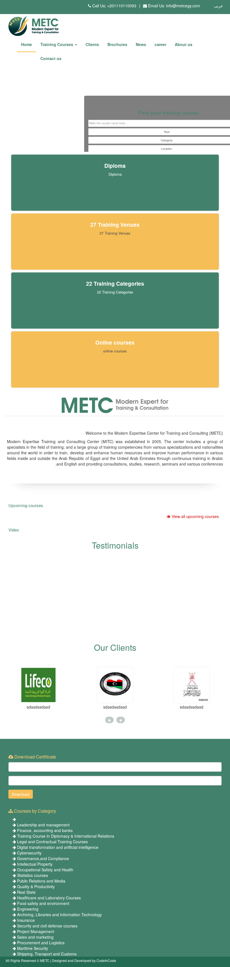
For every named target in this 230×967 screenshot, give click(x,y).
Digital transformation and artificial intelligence (57, 847)
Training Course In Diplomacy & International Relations (65, 836)
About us (183, 44)
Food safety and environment (43, 903)
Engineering (27, 909)
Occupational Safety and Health (45, 869)
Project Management (35, 931)
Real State (26, 892)
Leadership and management (43, 825)
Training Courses (57, 44)
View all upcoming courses (195, 516)
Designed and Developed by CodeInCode (84, 960)
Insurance (26, 920)
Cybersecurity (29, 853)
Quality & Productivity (36, 886)
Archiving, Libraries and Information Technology (59, 914)
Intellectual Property (34, 864)
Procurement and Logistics (41, 942)
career (160, 44)
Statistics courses (32, 875)
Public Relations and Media (41, 881)
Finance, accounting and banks (45, 830)
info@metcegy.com (183, 5)
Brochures (117, 44)
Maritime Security (32, 948)
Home (26, 44)
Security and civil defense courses (47, 926)
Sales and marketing (35, 937)
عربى (218, 5)
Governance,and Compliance (43, 858)
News (141, 44)
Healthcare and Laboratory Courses (49, 897)
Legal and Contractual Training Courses (52, 841)
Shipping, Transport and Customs (47, 954)
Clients (92, 44)
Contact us (50, 58)
